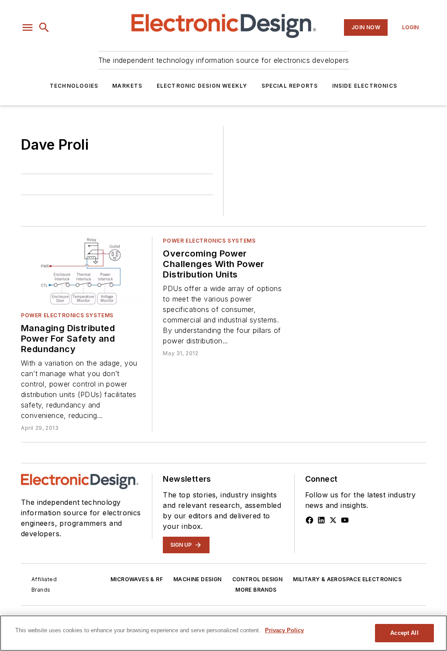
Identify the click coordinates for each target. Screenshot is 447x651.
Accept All (404, 633)
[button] (27, 27)
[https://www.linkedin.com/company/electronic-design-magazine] (321, 520)
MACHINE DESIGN (197, 579)
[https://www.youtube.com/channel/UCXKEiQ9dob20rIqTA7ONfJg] (344, 520)
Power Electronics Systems (67, 315)
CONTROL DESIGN (257, 579)
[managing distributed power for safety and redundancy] (81, 270)
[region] (223, 633)
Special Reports (289, 85)
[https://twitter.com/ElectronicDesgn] (333, 520)
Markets (127, 85)
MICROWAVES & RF (136, 579)
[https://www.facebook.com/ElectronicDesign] (309, 520)
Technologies (74, 85)
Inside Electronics (365, 85)
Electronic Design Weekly (202, 85)
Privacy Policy (284, 630)
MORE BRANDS (255, 589)
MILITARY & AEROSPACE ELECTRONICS (347, 579)
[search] (44, 27)
